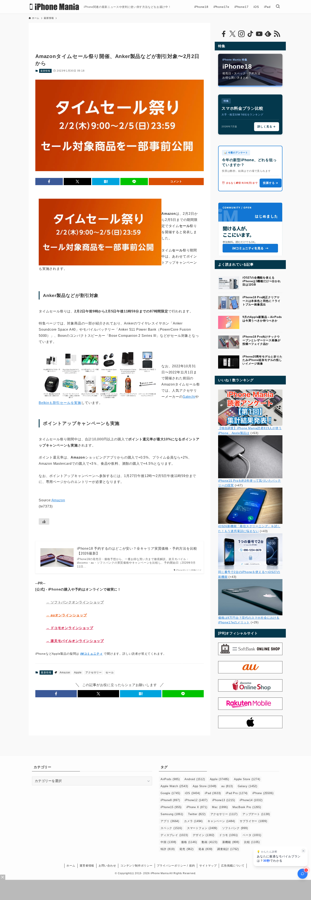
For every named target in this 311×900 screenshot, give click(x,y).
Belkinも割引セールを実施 (60, 403)
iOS (192, 793)
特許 (168, 849)
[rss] (277, 34)
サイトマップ (208, 865)
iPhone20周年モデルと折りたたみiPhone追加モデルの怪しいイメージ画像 (262, 360)
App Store (204, 786)
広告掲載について (232, 865)
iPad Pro (237, 793)
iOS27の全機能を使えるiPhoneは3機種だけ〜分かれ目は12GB (261, 281)
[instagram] (241, 34)
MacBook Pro (247, 807)
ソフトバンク (235, 828)
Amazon (58, 500)
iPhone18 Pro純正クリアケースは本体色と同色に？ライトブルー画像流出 (261, 301)
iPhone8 (170, 800)
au (227, 786)
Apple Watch (174, 786)
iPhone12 (196, 800)
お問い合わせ (107, 865)
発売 (186, 849)
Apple (78, 672)
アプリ (170, 821)
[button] (49, 181)
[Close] (2, 877)
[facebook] (223, 34)
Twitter (196, 814)
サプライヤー (253, 821)
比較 (252, 842)
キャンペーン (221, 821)
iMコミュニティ (91, 653)
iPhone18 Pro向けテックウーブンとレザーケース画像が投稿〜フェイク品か (261, 340)
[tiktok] (250, 34)
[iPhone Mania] (54, 6)
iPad (213, 793)
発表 (205, 849)
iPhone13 (223, 800)
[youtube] (259, 34)
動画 (209, 842)
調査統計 (228, 849)
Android (194, 779)
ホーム (70, 865)
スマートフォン (202, 828)
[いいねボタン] (44, 521)
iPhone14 (251, 800)
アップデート (256, 814)
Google (170, 793)
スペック (171, 828)
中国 (168, 842)
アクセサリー (93, 672)
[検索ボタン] (277, 7)
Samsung (172, 814)
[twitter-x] (232, 34)
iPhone (262, 793)
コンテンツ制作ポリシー (136, 865)
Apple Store (247, 779)
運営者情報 (87, 865)
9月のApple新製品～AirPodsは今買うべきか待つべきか (262, 318)
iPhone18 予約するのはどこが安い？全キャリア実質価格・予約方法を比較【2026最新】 (137, 551)
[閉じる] (303, 850)
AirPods (170, 779)
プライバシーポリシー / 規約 (176, 865)
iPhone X (196, 807)
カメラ (193, 821)
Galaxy (247, 786)
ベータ (252, 835)
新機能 (230, 842)
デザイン (203, 835)
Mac (220, 807)
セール (110, 672)
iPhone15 (171, 807)
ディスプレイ (174, 835)
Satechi (189, 396)
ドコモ (228, 835)
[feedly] (268, 34)
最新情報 (45, 70)
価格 (189, 842)
